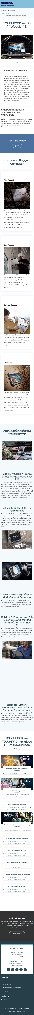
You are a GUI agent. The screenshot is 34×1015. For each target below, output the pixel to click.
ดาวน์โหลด (5, 991)
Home (3, 14)
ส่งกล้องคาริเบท (7, 984)
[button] (15, 62)
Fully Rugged (9, 180)
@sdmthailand (17, 928)
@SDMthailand (8, 1000)
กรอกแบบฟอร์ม (17, 933)
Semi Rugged (9, 245)
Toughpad (8, 362)
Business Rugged (10, 305)
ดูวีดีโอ (17, 146)
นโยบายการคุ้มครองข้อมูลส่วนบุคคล (12, 987)
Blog (9, 14)
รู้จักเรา (4, 981)
